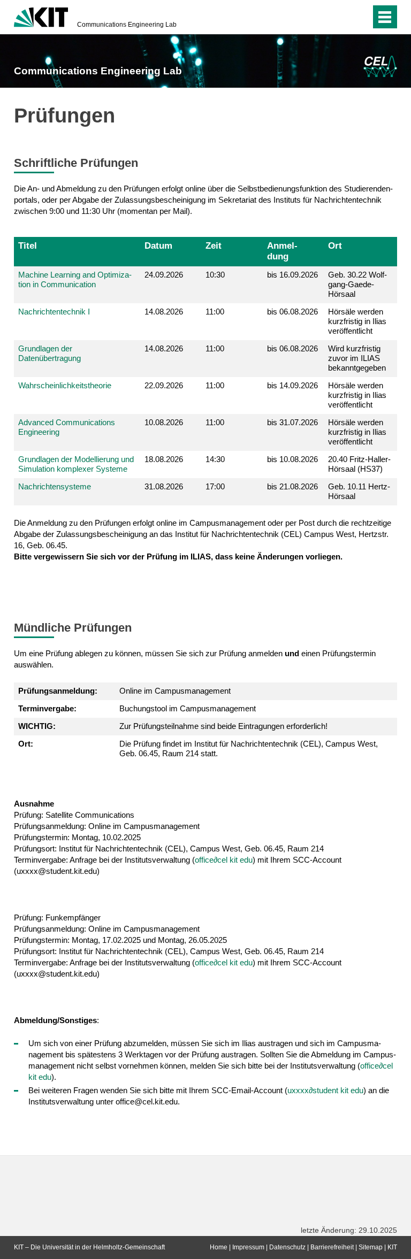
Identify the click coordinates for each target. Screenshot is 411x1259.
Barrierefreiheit (332, 1247)
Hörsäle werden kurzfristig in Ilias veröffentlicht (357, 321)
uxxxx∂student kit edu (325, 1090)
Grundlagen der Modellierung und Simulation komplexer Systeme (76, 464)
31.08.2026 (163, 486)
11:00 (215, 311)
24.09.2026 (163, 274)
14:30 (215, 459)
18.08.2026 (163, 459)
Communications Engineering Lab (127, 24)
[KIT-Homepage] (41, 16)
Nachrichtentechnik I (54, 311)
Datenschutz (287, 1247)
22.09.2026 (163, 385)
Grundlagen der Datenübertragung (49, 353)
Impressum (248, 1247)
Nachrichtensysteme (54, 486)
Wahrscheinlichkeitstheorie (64, 385)
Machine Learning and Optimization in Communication (75, 279)
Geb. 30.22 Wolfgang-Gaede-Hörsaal (357, 284)
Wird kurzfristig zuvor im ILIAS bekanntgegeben (357, 358)
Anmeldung (282, 251)
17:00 (215, 486)
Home (218, 1247)
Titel (27, 245)
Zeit (214, 245)
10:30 (215, 274)
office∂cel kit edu (224, 859)
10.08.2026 (163, 422)
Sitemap (371, 1247)
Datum (158, 245)
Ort (335, 245)
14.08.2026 (163, 311)
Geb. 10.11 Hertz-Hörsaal (359, 491)
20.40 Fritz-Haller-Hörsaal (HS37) (359, 464)
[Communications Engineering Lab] (380, 66)
